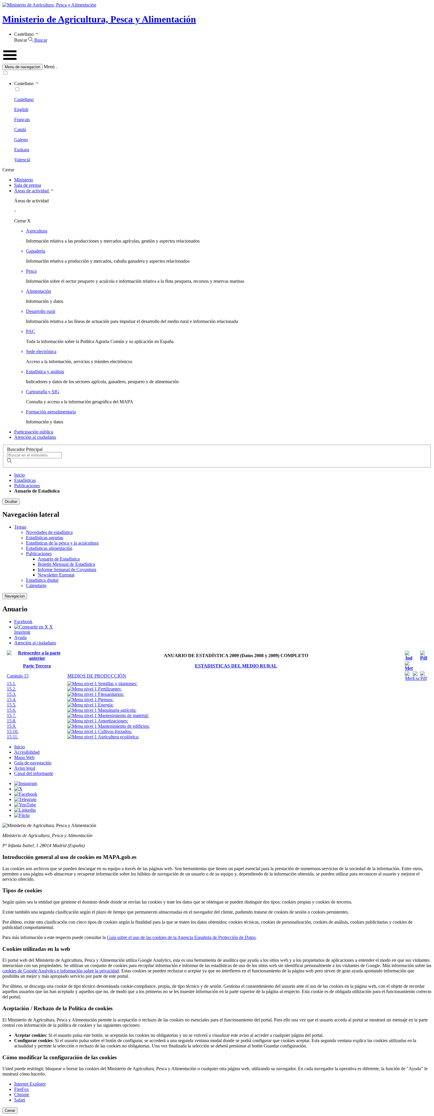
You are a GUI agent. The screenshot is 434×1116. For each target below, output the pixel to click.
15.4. (11, 699)
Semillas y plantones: (117, 683)
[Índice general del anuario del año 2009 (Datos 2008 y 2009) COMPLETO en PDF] (409, 657)
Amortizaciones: (112, 720)
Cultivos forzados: (114, 731)
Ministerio (23, 179)
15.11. (12, 736)
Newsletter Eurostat (56, 574)
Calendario (36, 585)
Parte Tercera (37, 665)
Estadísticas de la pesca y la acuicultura (62, 542)
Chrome (21, 1094)
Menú (49, 66)
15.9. (11, 726)
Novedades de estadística (49, 532)
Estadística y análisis (45, 371)
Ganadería (35, 251)
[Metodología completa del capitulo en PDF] (409, 678)
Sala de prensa (27, 185)
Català (20, 129)
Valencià (22, 159)
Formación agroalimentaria (51, 411)
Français (22, 119)
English (21, 109)
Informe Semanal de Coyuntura (67, 569)
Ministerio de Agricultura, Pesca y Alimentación (99, 19)
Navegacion (15, 596)
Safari (19, 1099)
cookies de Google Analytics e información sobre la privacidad (60, 970)
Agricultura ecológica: (118, 736)
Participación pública (33, 431)
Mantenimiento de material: (123, 715)
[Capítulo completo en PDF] (423, 678)
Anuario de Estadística (59, 558)
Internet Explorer (30, 1083)
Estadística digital (42, 580)
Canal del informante (33, 773)
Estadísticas (25, 480)
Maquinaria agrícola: (116, 710)
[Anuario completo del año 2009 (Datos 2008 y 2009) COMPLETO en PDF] (423, 657)
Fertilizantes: (109, 688)
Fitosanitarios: (110, 694)
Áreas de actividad (32, 190)
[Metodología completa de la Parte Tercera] (409, 668)
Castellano (24, 99)
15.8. (11, 720)
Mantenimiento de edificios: (123, 726)
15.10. (13, 731)
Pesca (31, 271)
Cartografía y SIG (42, 391)
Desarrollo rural (40, 311)
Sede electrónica (41, 351)
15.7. (11, 715)
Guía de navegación (32, 762)
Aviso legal (24, 768)
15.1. (11, 683)
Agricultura (36, 230)
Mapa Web (24, 757)
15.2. (11, 688)
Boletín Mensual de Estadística (66, 564)
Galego (21, 139)
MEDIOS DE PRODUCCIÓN (96, 675)
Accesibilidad (27, 752)
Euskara (21, 149)
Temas (20, 526)
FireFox (21, 1089)
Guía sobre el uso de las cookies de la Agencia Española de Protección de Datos (181, 937)
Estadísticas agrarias (44, 537)
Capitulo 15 (18, 675)
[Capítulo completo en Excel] (416, 678)
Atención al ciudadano (35, 437)
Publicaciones (27, 485)
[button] (217, 67)
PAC (30, 331)
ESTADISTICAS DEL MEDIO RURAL (236, 665)
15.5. (11, 704)
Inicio (19, 474)
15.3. (11, 694)
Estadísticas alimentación (49, 548)
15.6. (11, 710)
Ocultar (11, 501)
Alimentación (38, 291)
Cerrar (10, 1110)
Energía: (105, 704)
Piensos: (105, 699)
